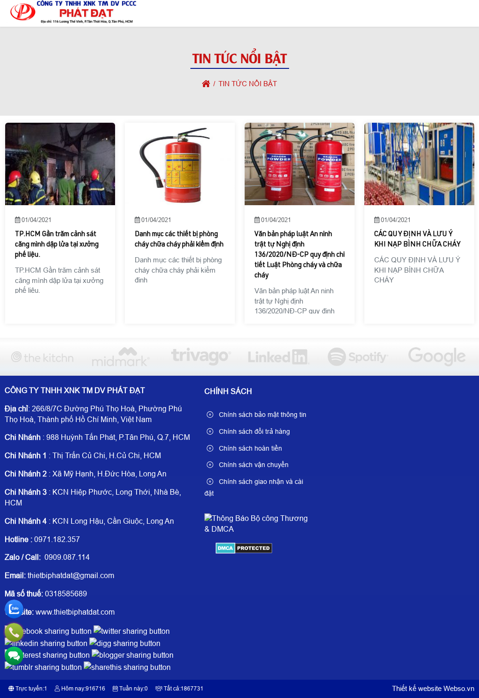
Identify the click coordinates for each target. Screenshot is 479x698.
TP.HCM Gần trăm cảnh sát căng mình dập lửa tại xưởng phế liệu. (56, 245)
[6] (42, 356)
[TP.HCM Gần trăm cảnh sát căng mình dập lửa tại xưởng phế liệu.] (60, 164)
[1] (437, 356)
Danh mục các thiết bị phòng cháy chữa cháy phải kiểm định (178, 239)
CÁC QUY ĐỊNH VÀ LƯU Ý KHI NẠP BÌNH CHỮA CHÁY (417, 239)
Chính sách (228, 391)
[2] (358, 356)
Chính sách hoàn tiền (249, 448)
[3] (279, 356)
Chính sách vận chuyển (253, 464)
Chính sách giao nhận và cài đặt (253, 488)
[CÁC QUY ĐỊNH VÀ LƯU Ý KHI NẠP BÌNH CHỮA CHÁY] (419, 164)
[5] (121, 356)
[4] (200, 356)
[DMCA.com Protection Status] (244, 551)
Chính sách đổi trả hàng (253, 431)
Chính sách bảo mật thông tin (261, 414)
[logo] (71, 21)
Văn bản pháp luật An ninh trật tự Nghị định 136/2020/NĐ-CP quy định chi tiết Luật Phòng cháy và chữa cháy (299, 255)
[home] (206, 84)
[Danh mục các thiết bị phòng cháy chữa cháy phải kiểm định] (179, 164)
